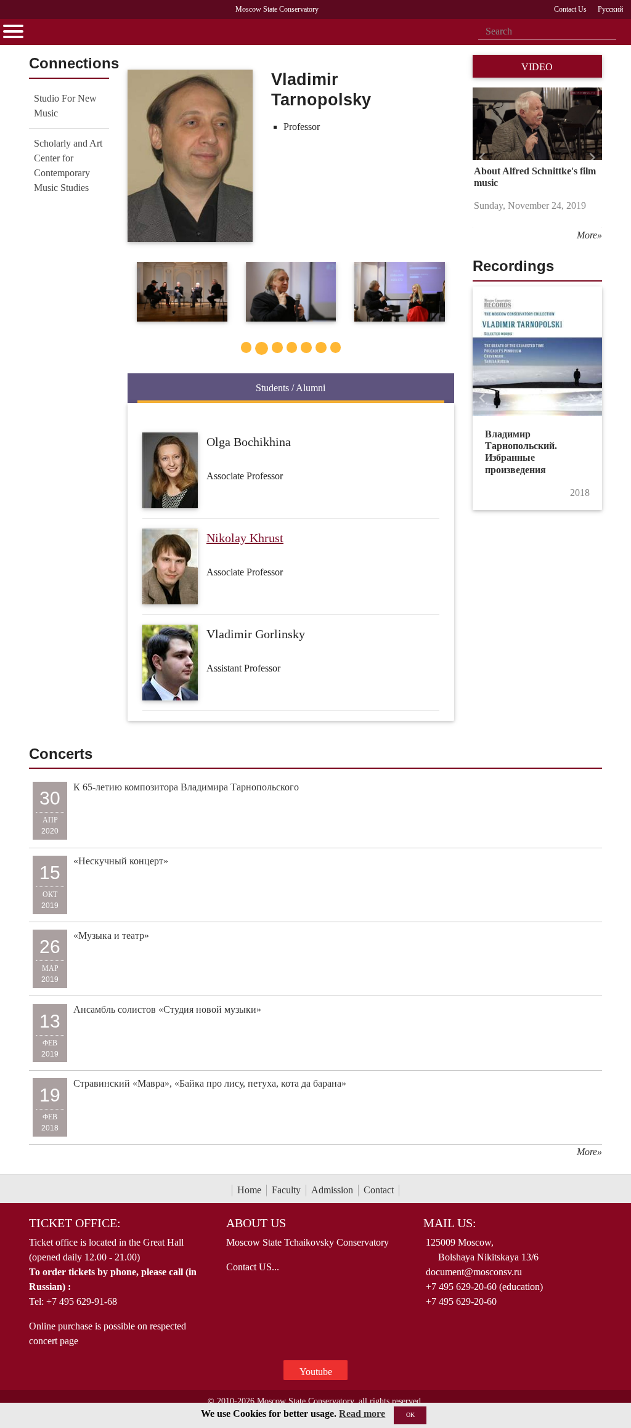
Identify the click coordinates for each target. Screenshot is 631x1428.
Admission (332, 1190)
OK (410, 1414)
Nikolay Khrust (244, 538)
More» (589, 235)
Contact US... (252, 1267)
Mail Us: (449, 1223)
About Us (256, 1223)
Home (249, 1190)
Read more (362, 1413)
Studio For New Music (65, 105)
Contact (379, 1190)
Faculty (286, 1190)
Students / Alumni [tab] (290, 388)
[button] (482, 158)
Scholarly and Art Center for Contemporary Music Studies (68, 165)
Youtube (315, 1371)
